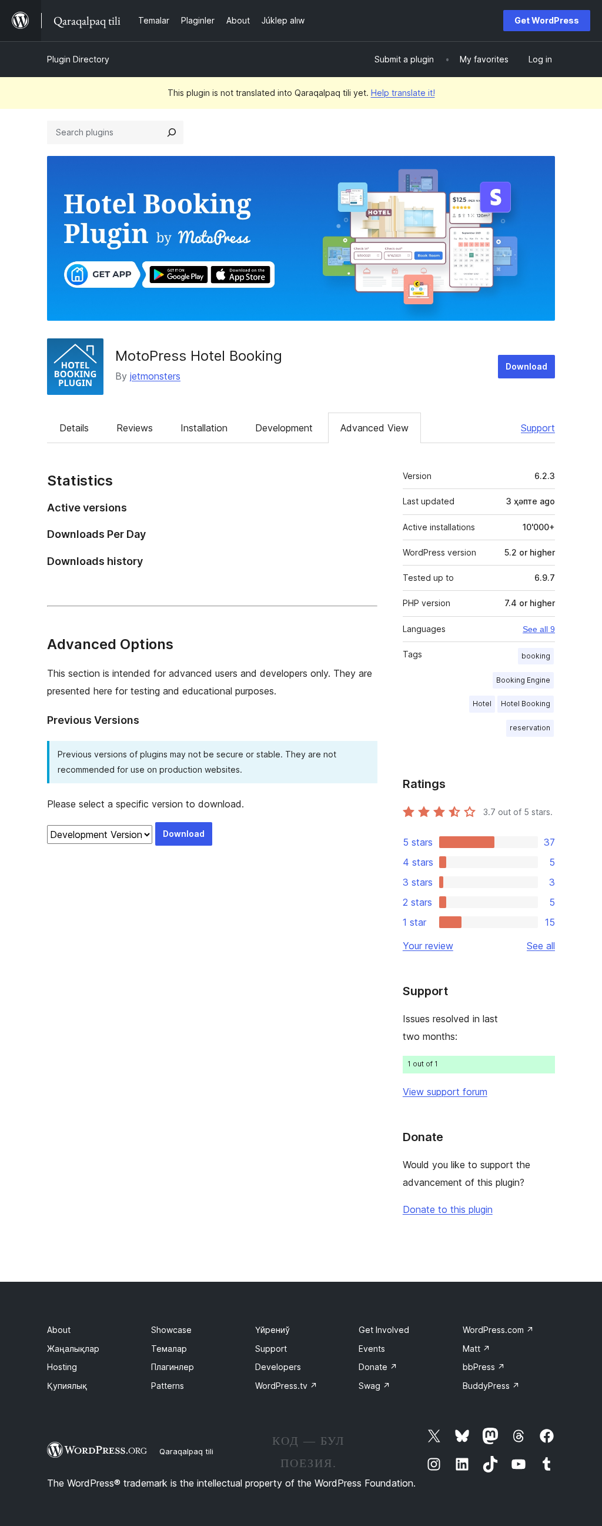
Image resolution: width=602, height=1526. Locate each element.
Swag (374, 1386)
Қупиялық (67, 1386)
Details (74, 428)
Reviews (134, 428)
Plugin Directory (78, 59)
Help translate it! (403, 93)
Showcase (171, 1330)
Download (526, 366)
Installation (204, 428)
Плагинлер (172, 1367)
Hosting (62, 1367)
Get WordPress (546, 20)
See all (541, 946)
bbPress (484, 1367)
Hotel (482, 703)
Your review (428, 946)
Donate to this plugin (448, 1209)
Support (538, 428)
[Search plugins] (171, 132)
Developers (278, 1367)
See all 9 (539, 629)
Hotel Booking (525, 703)
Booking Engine (523, 680)
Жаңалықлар (73, 1349)
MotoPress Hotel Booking (198, 355)
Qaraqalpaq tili (186, 1451)
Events (372, 1349)
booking (535, 655)
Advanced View (374, 428)
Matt (476, 1349)
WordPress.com (498, 1330)
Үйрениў (272, 1330)
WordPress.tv (286, 1386)
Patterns (167, 1386)
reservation (530, 727)
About (59, 1330)
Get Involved (384, 1330)
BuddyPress (491, 1386)
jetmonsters (155, 376)
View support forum (445, 1092)
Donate (378, 1367)
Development (284, 428)
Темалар (169, 1349)
